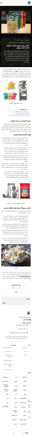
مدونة (22, 40)
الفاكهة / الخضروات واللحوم (7, 364)
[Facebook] (19, 288)
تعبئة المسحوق (8, 351)
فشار (16, 292)
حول (25, 351)
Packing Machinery (25, 276)
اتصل (25, 355)
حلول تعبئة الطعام (7, 360)
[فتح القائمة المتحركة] (1, 2)
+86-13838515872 (21, 325)
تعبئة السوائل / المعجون (8, 355)
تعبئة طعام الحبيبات (7, 347)
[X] (16, 288)
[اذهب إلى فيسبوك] (27, 320)
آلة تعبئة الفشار (12, 149)
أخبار (18, 40)
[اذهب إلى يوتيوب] (30, 320)
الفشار (16, 71)
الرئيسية (27, 40)
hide (27, 109)
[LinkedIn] (12, 288)
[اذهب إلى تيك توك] (24, 320)
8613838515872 (22, 329)
